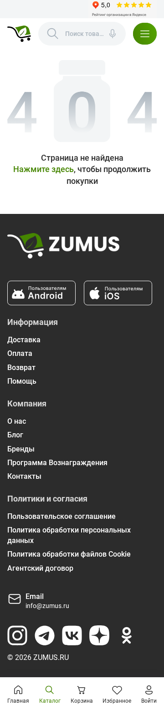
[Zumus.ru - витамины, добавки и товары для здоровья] (19, 34)
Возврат (21, 367)
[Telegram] (45, 635)
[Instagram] (17, 635)
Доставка (24, 339)
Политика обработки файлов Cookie (69, 554)
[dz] (99, 635)
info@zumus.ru (47, 605)
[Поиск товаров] (53, 33)
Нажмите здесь (43, 169)
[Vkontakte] (72, 635)
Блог (15, 435)
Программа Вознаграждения (57, 462)
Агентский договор (40, 568)
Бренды (21, 449)
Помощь (21, 381)
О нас (16, 421)
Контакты (24, 476)
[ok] (127, 635)
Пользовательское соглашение (61, 516)
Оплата (19, 353)
